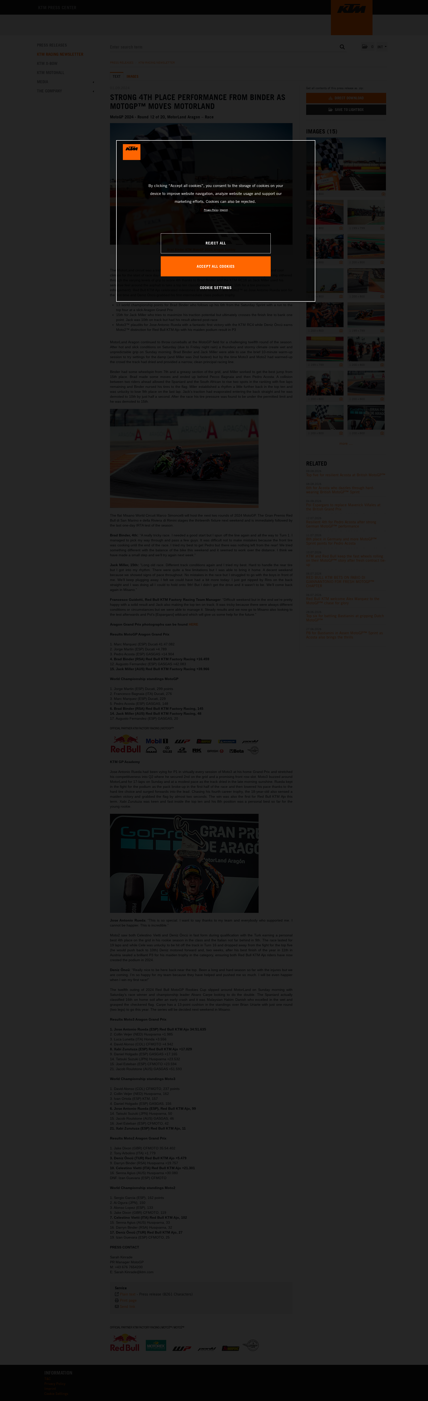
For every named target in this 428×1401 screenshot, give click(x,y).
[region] (215, 221)
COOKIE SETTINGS (216, 287)
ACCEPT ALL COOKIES (216, 266)
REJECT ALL (216, 242)
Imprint (224, 209)
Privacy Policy (211, 209)
